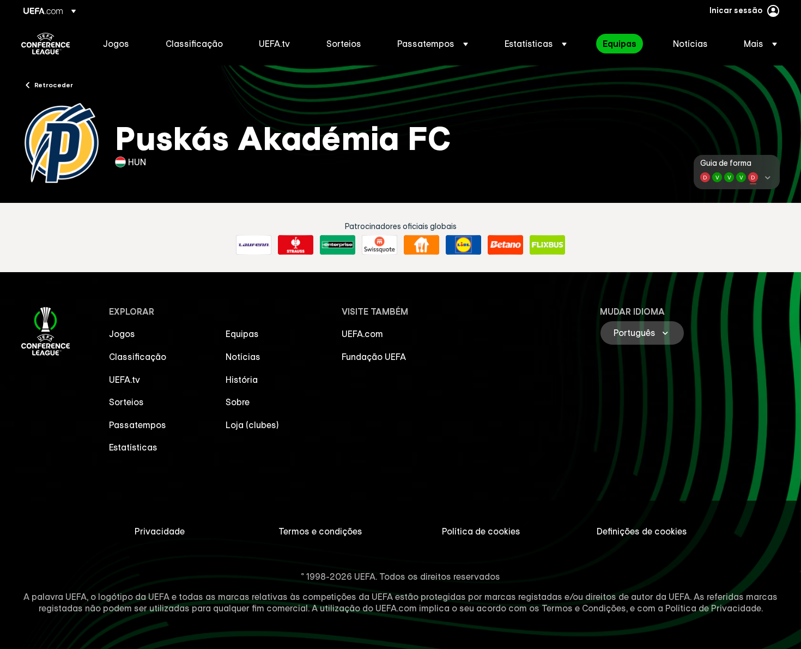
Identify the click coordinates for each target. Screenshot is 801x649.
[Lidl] (463, 245)
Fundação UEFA (374, 357)
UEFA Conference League (45, 44)
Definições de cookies (642, 531)
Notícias (243, 357)
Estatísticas (133, 447)
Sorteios (126, 402)
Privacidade (160, 531)
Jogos (122, 334)
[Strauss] (295, 245)
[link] (116, 43)
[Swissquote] (379, 245)
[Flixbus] (547, 245)
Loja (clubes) (252, 425)
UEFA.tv (124, 379)
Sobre (238, 402)
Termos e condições (320, 531)
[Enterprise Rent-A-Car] (337, 245)
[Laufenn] (253, 245)
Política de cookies (481, 531)
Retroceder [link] (53, 84)
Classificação (137, 357)
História (242, 379)
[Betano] (505, 245)
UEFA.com (362, 334)
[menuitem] (120, 43)
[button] (432, 43)
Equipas (242, 334)
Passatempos (137, 425)
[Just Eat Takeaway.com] (421, 245)
